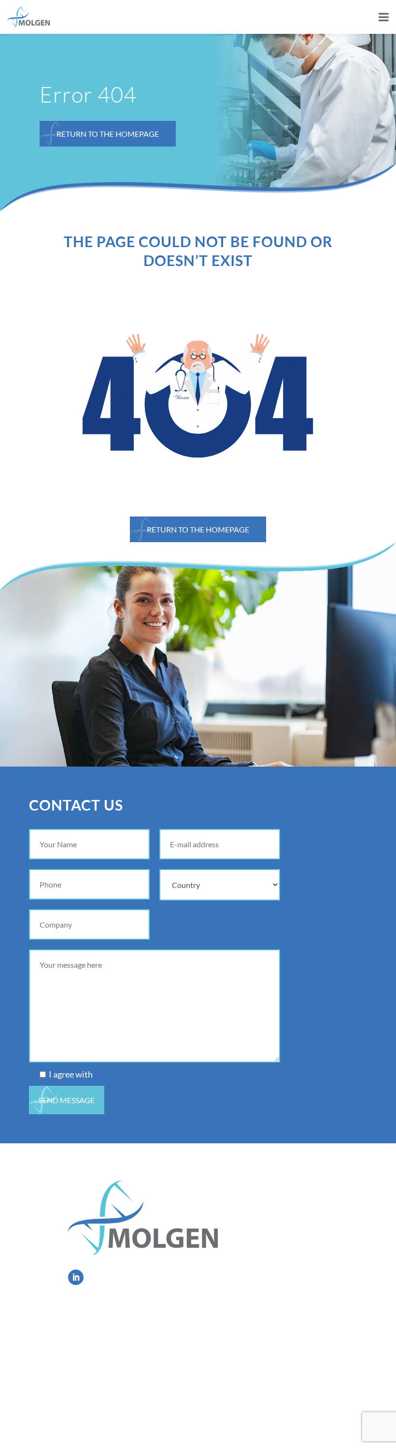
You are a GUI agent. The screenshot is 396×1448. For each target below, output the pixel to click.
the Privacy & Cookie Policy (145, 1074)
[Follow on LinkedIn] (76, 1277)
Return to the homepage (108, 133)
